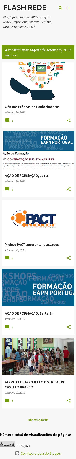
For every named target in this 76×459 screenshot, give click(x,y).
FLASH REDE (24, 7)
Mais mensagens (38, 420)
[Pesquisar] (60, 8)
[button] (68, 120)
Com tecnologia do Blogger (40, 453)
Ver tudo (11, 55)
